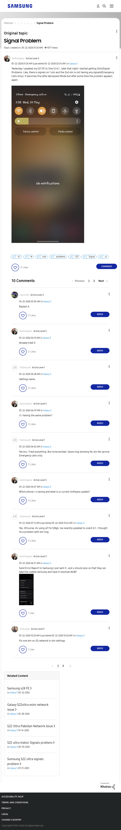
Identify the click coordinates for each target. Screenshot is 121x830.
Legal (5, 814)
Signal (92, 256)
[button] (111, 57)
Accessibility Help (12, 796)
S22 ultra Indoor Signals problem (29, 743)
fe (31, 256)
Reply (100, 314)
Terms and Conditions (15, 802)
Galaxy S (73, 63)
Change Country (11, 820)
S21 (77, 256)
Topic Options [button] (111, 31)
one (44, 256)
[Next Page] (69, 666)
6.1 (19, 256)
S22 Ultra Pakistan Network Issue (30, 726)
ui (106, 256)
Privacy (6, 808)
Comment (106, 266)
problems (60, 256)
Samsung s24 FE (18, 688)
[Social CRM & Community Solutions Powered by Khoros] (108, 785)
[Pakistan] (20, 5)
